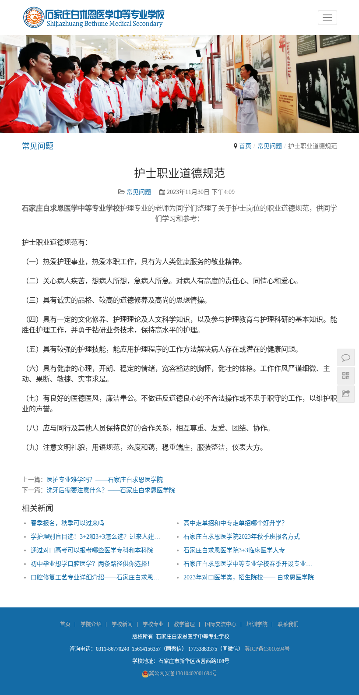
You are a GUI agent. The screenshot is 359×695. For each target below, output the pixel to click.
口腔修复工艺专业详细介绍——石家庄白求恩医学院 (98, 577)
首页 (245, 146)
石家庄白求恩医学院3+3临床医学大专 (234, 550)
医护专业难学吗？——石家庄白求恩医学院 (104, 479)
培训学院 (256, 624)
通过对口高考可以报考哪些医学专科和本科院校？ (98, 550)
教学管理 (184, 624)
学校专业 (153, 624)
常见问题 (269, 146)
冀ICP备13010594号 (267, 649)
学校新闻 (122, 624)
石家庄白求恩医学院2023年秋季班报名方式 (241, 536)
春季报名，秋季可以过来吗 (67, 523)
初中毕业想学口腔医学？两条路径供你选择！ (92, 564)
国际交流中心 (220, 624)
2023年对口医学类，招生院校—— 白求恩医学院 (248, 577)
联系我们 (288, 624)
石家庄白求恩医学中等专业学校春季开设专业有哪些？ (250, 564)
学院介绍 (91, 624)
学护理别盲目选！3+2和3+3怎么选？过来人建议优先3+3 (98, 536)
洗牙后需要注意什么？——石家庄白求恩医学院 (110, 490)
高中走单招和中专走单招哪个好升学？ (235, 523)
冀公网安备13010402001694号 (183, 673)
